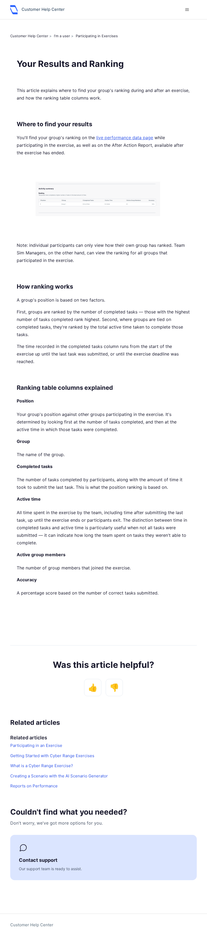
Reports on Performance (34, 785)
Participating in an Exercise (36, 745)
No (114, 687)
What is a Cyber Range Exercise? (41, 765)
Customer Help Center (29, 36)
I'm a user (62, 36)
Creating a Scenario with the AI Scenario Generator (59, 775)
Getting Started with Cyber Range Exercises (52, 755)
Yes (92, 687)
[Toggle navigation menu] (187, 9)
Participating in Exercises (97, 36)
